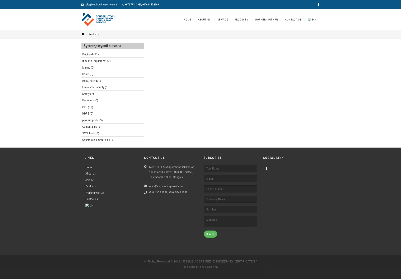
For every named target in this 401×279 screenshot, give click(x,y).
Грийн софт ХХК (208, 266)
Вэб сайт (188, 266)
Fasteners (90, 100)
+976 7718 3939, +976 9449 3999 (141, 4)
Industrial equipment (96, 60)
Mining (88, 67)
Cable (87, 74)
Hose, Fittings (92, 80)
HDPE (87, 113)
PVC (87, 107)
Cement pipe (92, 126)
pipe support (92, 120)
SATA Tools (90, 133)
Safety (88, 94)
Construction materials (97, 139)
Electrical (90, 54)
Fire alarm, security (95, 87)
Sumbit (210, 234)
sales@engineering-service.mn (101, 4)
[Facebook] (318, 4)
